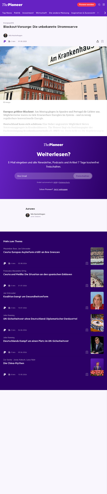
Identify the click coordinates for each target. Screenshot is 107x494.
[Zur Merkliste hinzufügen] (102, 41)
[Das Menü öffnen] (104, 5)
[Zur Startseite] (12, 4)
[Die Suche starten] (99, 4)
